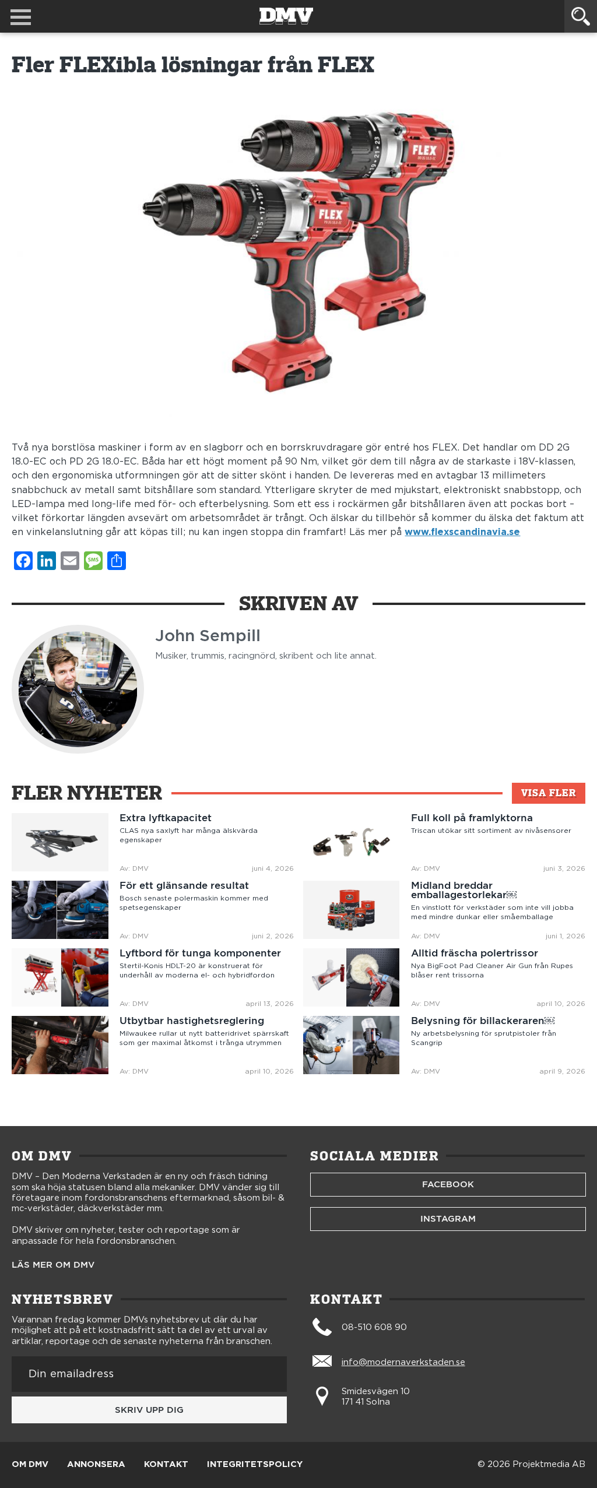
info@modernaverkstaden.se (403, 1362)
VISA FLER (548, 792)
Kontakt (166, 1465)
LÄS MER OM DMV (53, 1265)
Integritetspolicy (255, 1465)
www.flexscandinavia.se (462, 532)
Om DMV (30, 1465)
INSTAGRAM (448, 1218)
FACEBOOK (448, 1184)
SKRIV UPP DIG (149, 1410)
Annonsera (96, 1465)
